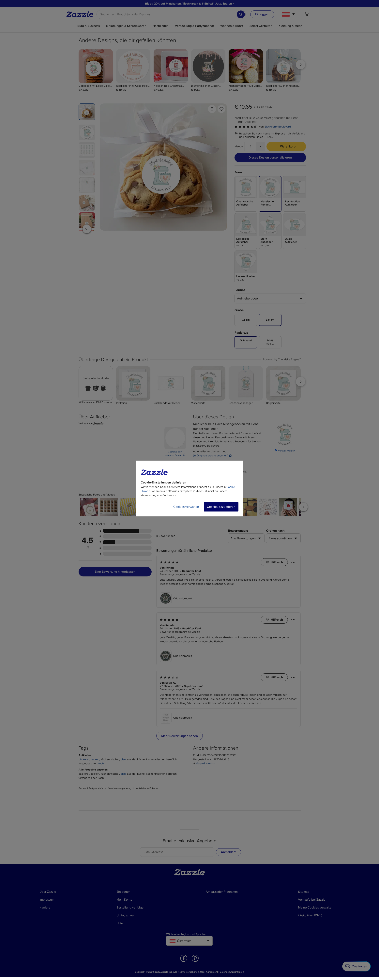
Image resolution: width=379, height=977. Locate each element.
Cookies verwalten (186, 507)
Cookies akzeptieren (221, 507)
